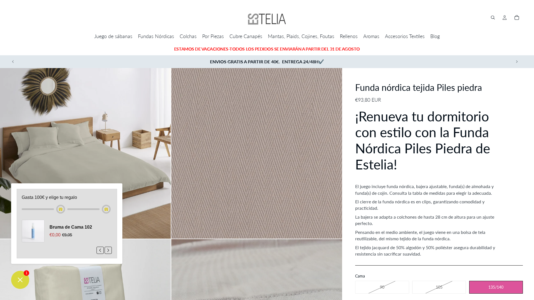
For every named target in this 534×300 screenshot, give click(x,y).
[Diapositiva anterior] (13, 62)
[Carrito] (517, 17)
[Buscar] (493, 17)
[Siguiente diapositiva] (517, 62)
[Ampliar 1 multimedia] (85, 153)
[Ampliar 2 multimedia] (256, 153)
